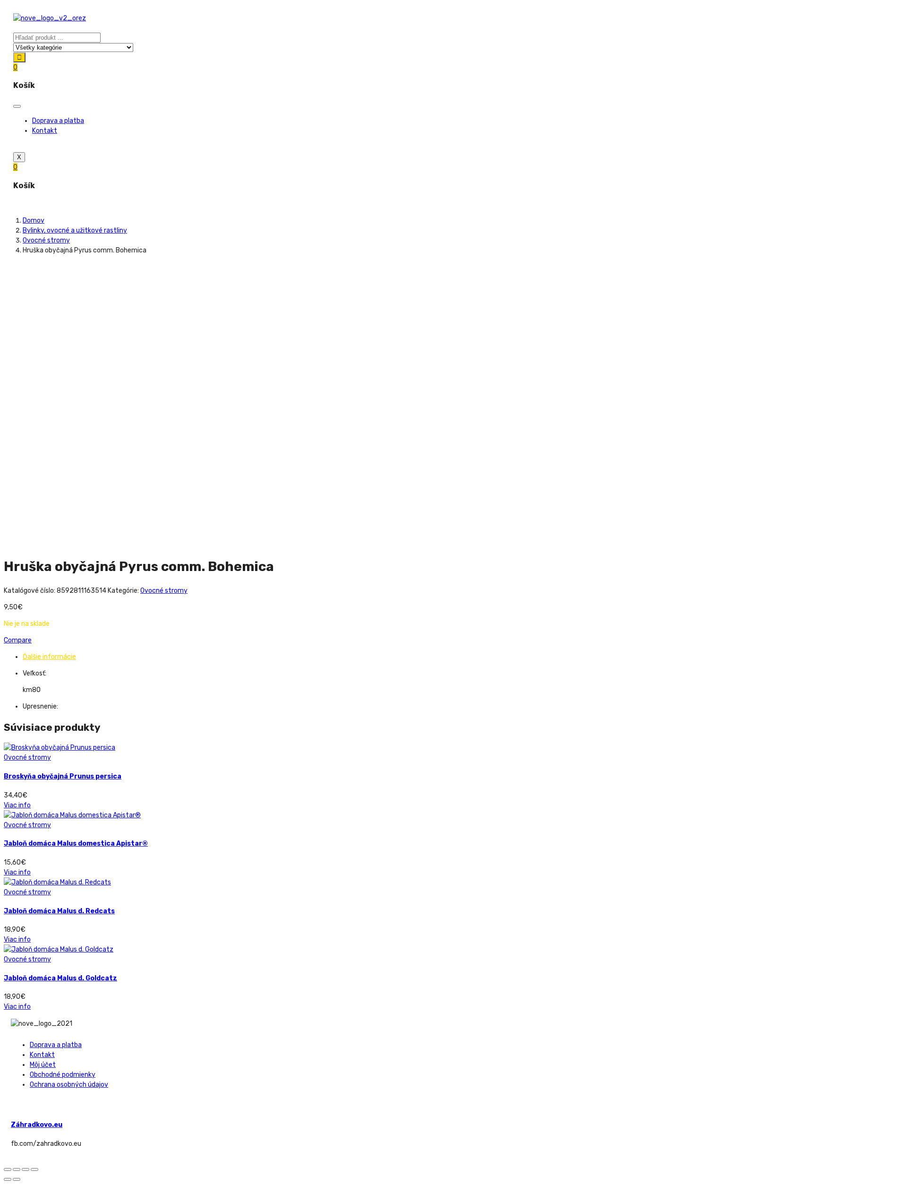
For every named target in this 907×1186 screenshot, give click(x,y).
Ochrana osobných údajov (69, 1085)
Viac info (17, 805)
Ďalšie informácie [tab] (49, 657)
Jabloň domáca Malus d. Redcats (59, 911)
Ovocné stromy (46, 240)
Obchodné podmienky (62, 1075)
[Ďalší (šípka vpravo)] (16, 1179)
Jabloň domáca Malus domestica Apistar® (76, 844)
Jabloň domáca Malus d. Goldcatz (60, 978)
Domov (33, 220)
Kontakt (44, 131)
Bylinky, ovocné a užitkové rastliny (75, 230)
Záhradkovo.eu (36, 1125)
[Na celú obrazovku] (25, 1169)
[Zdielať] (16, 1169)
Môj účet (43, 1065)
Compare (18, 640)
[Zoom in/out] (34, 1169)
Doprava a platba (58, 121)
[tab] (463, 657)
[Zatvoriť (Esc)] (7, 1169)
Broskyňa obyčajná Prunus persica (62, 776)
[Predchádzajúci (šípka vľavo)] (7, 1179)
